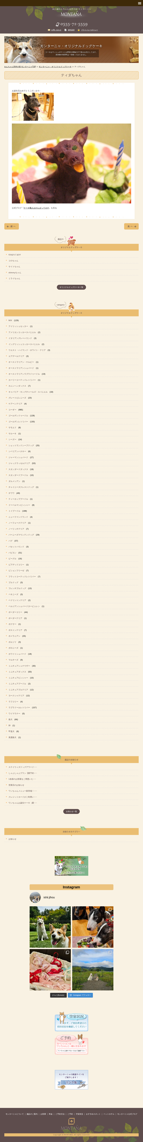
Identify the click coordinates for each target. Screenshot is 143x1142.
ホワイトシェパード (17, 654)
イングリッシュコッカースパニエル (24, 344)
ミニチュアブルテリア (18, 690)
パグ (10, 541)
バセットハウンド (16, 547)
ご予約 (70, 1114)
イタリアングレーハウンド (20, 338)
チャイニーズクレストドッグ (21, 487)
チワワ (11, 493)
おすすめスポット (93, 1114)
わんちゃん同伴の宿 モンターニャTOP (20, 67)
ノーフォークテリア (17, 523)
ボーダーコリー (15, 612)
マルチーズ (13, 660)
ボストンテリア (15, 630)
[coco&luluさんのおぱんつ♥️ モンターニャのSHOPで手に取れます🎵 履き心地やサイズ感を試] (50, 969)
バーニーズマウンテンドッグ (21, 535)
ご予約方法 (60, 1114)
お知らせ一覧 (71, 811)
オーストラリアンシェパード (21, 368)
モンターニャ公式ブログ (127, 1114)
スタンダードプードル (18, 475)
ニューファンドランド (18, 517)
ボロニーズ (13, 648)
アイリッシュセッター (18, 326)
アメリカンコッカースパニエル (22, 332)
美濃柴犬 (12, 737)
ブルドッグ (13, 582)
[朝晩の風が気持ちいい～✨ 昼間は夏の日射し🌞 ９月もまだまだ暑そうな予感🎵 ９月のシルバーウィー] (50, 927)
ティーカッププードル (18, 499)
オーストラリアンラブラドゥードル (24, 374)
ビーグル (12, 558)
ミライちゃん (14, 278)
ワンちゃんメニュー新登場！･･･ (23, 791)
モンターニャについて (15, 1114)
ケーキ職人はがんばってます (36, 208)
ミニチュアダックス (17, 672)
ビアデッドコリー (16, 564)
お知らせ (12, 839)
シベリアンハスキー (17, 451)
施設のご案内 (32, 1114)
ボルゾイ (12, 642)
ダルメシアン (14, 481)
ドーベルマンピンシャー (19, 505)
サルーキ (12, 433)
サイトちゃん (14, 266)
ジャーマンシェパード (18, 457)
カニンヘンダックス (17, 386)
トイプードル (14, 511)
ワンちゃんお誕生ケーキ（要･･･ (23, 803)
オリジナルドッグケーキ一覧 (71, 287)
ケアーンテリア (15, 404)
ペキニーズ (13, 594)
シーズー (12, 439)
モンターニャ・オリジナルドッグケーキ (55, 67)
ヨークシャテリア (16, 695)
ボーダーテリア (15, 618)
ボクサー (12, 624)
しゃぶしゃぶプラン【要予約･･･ (23, 773)
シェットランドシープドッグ (21, 445)
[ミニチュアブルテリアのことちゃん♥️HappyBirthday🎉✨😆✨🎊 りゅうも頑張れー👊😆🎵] (92, 927)
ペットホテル (108, 1114)
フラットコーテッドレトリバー (22, 576)
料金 (51, 1114)
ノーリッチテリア (16, 529)
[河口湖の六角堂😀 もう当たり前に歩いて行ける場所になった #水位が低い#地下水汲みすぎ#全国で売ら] (92, 969)
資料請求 (71, 30)
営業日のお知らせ (16, 785)
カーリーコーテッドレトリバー (22, 380)
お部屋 (43, 1114)
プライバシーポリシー (89, 30)
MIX (10, 320)
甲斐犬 (11, 731)
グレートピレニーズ (17, 398)
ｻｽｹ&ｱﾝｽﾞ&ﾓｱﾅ (15, 255)
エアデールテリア (16, 356)
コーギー (12, 410)
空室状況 (79, 1114)
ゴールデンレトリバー (18, 421)
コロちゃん (13, 261)
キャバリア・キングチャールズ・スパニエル (28, 392)
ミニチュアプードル (17, 684)
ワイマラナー (14, 713)
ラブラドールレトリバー (19, 707)
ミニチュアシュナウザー (19, 666)
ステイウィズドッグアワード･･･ (23, 767)
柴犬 (10, 719)
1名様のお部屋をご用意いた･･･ (22, 779)
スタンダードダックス (18, 469)
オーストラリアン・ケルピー (21, 362)
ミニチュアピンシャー (18, 678)
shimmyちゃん (15, 272)
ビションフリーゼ (16, 570)
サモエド (12, 427)
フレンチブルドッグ (17, 588)
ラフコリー (13, 701)
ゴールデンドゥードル (18, 415)
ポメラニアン (14, 636)
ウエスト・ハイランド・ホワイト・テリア (27, 350)
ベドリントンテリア (17, 600)
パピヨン (12, 553)
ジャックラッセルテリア (19, 463)
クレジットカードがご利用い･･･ (23, 797)
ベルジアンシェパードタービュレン (24, 606)
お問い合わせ (56, 30)
